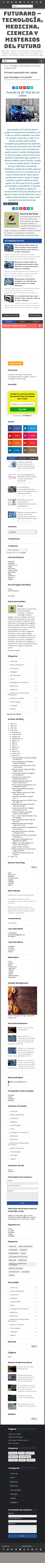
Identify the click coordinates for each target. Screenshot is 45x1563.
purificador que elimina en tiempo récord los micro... (23, 832)
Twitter (10, 952)
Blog (9, 574)
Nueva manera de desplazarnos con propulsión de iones (24, 786)
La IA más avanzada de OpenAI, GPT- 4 (22, 797)
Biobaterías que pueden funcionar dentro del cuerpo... (23, 805)
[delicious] (40, 2)
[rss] (28, 2)
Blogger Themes (37, 1546)
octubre (14, 737)
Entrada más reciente (10, 315)
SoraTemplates (15, 1546)
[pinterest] (16, 2)
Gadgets (11, 880)
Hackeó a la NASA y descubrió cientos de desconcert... (22, 813)
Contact (10, 963)
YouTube (11, 948)
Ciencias (14, 661)
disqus (22, 322)
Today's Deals (13, 570)
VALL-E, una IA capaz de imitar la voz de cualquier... (24, 817)
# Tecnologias (12, 204)
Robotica (14, 690)
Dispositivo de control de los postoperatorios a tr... (21, 778)
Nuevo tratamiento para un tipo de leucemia (23, 820)
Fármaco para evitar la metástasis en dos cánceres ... (24, 828)
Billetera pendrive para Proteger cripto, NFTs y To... (22, 824)
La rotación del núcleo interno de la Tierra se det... (24, 766)
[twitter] (8, 2)
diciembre (15, 732)
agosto (14, 741)
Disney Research (17, 665)
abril (13, 749)
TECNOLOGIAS (13, 878)
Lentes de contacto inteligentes (21, 895)
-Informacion (12, 967)
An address (11, 936)
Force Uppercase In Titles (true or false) (21, 1219)
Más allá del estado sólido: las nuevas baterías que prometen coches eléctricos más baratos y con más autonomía (27, 248)
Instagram (11, 946)
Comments (33, 458)
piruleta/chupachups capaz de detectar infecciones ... (22, 782)
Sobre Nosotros (13, 591)
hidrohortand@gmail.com (16, 935)
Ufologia (11, 882)
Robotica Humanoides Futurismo (18, 694)
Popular (22, 458)
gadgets (13, 672)
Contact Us (11, 576)
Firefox (10, 1229)
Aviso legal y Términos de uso (18, 1440)
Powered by (17, 416)
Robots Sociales (17, 698)
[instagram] (36, 2)
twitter (10, 1097)
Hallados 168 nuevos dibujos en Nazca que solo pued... (22, 844)
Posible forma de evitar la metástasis (26, 1397)
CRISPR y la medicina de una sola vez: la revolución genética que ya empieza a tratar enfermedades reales (27, 516)
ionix (21, 606)
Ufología (13, 705)
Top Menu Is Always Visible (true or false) (22, 1217)
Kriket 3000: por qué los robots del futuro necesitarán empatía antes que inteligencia (26, 503)
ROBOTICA (11, 875)
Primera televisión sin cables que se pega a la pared (24, 850)
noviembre (15, 734)
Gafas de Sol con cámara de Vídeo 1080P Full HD (23, 770)
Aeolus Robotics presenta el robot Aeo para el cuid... (23, 793)
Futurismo (14, 668)
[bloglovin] (20, 2)
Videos (13, 709)
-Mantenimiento (13, 976)
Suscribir (22, 409)
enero (14, 755)
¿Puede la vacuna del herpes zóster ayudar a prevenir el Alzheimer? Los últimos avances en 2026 (26, 465)
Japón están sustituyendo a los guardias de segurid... (22, 840)
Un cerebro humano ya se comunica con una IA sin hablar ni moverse (22, 901)
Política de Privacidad (15, 1437)
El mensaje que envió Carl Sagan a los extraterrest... (23, 774)
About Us (11, 577)
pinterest (11, 1101)
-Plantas (11, 970)
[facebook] (3, 2)
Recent (12, 458)
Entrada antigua (35, 315)
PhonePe (11, 1171)
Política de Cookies (14, 1434)
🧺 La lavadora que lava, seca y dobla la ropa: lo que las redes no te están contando (27, 298)
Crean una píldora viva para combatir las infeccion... (24, 758)
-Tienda (10, 972)
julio (13, 743)
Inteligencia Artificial (19, 682)
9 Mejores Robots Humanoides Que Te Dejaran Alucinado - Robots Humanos (26, 1378)
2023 (12, 730)
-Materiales (12, 969)
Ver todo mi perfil (14, 650)
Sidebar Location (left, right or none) (20, 1216)
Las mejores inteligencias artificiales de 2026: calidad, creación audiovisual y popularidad (26, 478)
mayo (14, 747)
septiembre (16, 739)
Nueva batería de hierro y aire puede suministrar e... (24, 836)
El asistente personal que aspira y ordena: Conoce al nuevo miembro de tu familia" (27, 1388)
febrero (14, 753)
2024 (12, 728)
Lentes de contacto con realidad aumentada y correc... (22, 809)
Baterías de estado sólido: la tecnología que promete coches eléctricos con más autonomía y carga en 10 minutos (27, 265)
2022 (12, 857)
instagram (11, 563)
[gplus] (12, 2)
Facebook (11, 596)
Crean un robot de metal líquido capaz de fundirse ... (22, 762)
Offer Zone (11, 569)
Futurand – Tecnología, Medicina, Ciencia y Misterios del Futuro (22, 30)
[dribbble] (24, 2)
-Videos (10, 974)
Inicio (12, 679)
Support (10, 579)
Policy (10, 567)
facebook (36, 322)
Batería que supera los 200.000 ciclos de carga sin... (24, 801)
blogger (9, 322)
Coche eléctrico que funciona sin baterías (23, 853)
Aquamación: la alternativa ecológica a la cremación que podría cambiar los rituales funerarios (26, 282)
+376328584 (12, 933)
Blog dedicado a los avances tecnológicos (27, 1405)
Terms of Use (12, 565)
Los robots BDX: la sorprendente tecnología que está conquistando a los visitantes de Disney (27, 490)
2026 (12, 724)
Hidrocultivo (12, 977)
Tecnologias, (26, 83)
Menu (10, 965)
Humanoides (15, 675)
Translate (23, 553)
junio (13, 745)
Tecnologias (14, 66)
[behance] (32, 2)
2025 (12, 726)
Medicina (14, 686)
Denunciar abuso (14, 714)
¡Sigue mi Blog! (15, 363)
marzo (14, 751)
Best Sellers (12, 572)
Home (6, 66)
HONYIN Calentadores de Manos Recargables (23, 789)
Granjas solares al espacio (20, 847)
